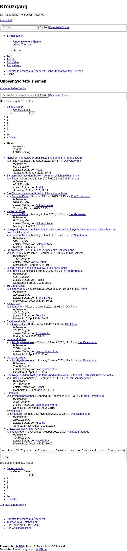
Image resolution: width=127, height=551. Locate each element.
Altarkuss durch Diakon (20, 321)
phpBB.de (41, 549)
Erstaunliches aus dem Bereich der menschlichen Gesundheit (43, 175)
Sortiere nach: (46, 450)
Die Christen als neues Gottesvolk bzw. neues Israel (37, 193)
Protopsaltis (18, 324)
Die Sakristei (76, 253)
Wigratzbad (13, 303)
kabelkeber (18, 431)
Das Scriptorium (80, 196)
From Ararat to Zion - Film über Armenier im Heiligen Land (40, 250)
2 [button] (7, 119)
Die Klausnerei (77, 214)
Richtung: (101, 450)
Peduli (15, 178)
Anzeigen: (8, 450)
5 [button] (7, 128)
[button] (15, 106)
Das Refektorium (87, 342)
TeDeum (16, 253)
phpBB (19, 546)
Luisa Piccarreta (16, 357)
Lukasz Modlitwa (16, 339)
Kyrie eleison (14, 410)
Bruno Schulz (19, 288)
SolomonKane (20, 196)
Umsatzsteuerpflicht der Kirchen (25, 428)
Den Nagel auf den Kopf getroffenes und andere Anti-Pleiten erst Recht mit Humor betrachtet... (61, 375)
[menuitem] (27, 41)
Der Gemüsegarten (80, 378)
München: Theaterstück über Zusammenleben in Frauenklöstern (44, 157)
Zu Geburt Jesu (16, 285)
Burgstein (12, 393)
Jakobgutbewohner (23, 342)
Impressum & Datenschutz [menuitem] (22, 522)
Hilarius (16, 413)
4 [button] (7, 125)
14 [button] (8, 134)
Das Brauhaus (71, 178)
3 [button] (7, 122)
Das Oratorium (72, 160)
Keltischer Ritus (16, 211)
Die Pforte (81, 288)
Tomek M (17, 306)
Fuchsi (16, 270)
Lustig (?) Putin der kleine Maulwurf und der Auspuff (37, 267)
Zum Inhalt (6, 20)
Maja (14, 160)
